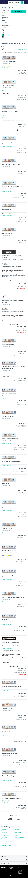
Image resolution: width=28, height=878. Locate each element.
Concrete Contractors (20, 837)
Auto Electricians (5, 835)
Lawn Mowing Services (6, 841)
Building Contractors (18, 259)
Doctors (3, 838)
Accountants (4, 837)
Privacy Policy (20, 867)
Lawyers (17, 829)
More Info (9, 67)
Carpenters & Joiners (7, 63)
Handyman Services (6, 845)
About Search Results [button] (22, 49)
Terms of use (11, 872)
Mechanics (17, 830)
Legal (9, 875)
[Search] (22, 2)
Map (5, 49)
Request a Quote (14, 280)
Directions (4, 67)
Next (18, 819)
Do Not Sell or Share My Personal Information (20, 872)
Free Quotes (18, 11)
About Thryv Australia (10, 868)
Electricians (4, 830)
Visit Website (6, 93)
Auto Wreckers (18, 838)
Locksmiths (4, 832)
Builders (17, 835)
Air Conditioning (5, 843)
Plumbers (3, 829)
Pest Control (18, 832)
